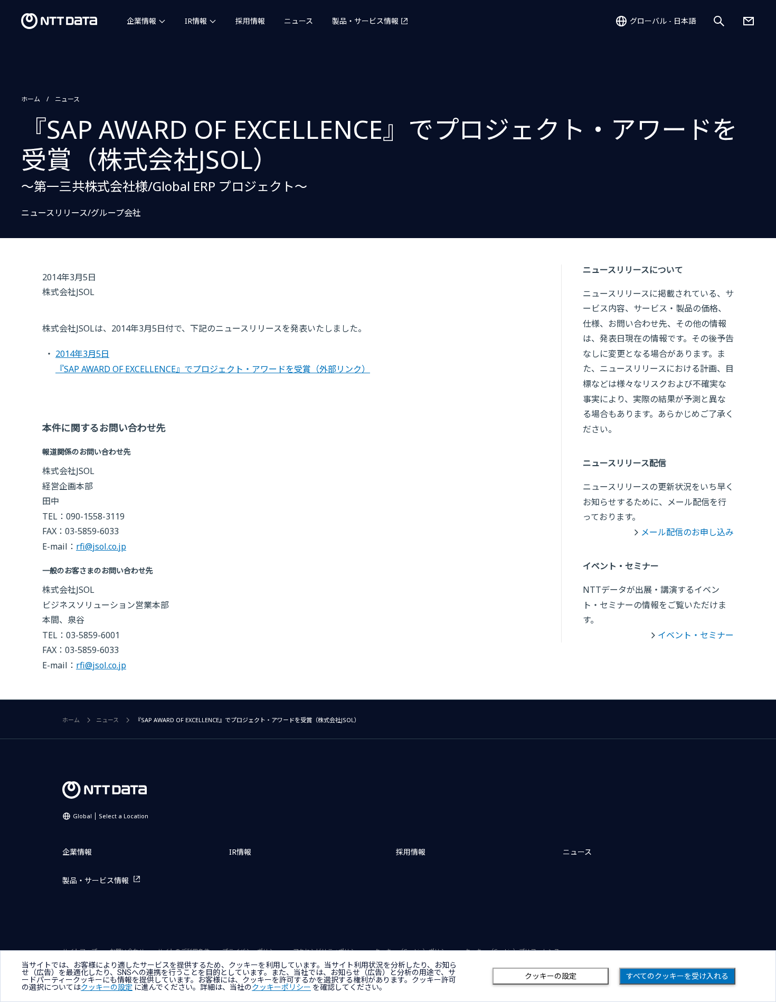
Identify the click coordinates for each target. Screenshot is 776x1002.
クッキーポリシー (281, 987)
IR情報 (196, 21)
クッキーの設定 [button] (107, 987)
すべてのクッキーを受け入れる (677, 976)
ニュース (298, 21)
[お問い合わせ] (748, 21)
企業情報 (141, 21)
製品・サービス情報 (365, 21)
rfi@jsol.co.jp (101, 546)
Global (110, 816)
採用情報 (250, 21)
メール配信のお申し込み (687, 532)
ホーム (30, 98)
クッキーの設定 (550, 976)
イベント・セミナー (696, 635)
